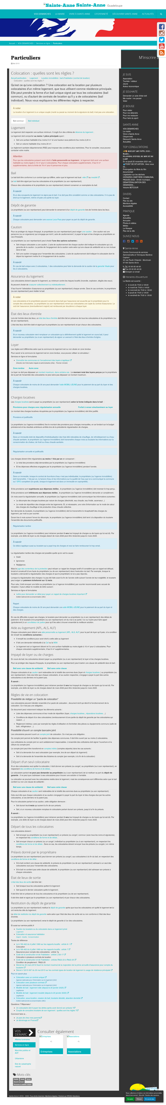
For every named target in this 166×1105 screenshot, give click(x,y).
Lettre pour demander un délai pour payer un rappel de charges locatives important (50, 594)
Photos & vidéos (129, 223)
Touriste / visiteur (130, 81)
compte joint (45, 734)
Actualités (148, 13)
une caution (87, 231)
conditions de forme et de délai (23, 859)
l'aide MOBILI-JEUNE (68, 384)
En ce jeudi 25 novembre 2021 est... (138, 161)
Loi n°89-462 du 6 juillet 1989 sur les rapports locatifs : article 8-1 (43, 944)
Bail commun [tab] (18, 120)
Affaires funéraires (22, 1039)
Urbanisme (19, 1058)
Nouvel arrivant (19, 1082)
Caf (47, 642)
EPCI (19, 481)
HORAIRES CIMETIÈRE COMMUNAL (138, 177)
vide (84, 177)
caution (35, 672)
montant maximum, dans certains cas (54, 372)
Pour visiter (127, 110)
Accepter (130, 1099)
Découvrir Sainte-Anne (125, 13)
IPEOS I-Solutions (73, 1096)
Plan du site (128, 200)
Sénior (29, 1079)
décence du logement (84, 132)
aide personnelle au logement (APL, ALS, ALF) (61, 632)
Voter (125, 101)
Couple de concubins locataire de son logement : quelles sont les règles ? (46, 1010)
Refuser (139, 1099)
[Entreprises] (51, 1042)
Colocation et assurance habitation (30, 934)
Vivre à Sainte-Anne (79, 13)
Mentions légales (130, 203)
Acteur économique (131, 86)
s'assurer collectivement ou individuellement (47, 284)
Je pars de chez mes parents (28, 1017)
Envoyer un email (132, 271)
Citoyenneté (101, 13)
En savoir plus (149, 1099)
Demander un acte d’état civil (135, 95)
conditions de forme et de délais (44, 837)
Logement (34, 78)
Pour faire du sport (130, 118)
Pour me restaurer (130, 115)
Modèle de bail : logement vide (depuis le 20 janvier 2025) (40, 987)
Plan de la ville (129, 231)
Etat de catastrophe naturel (23, 1065)
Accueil (12, 43)
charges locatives (22, 401)
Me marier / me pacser (132, 98)
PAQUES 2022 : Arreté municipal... (137, 179)
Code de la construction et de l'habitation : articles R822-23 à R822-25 (45, 959)
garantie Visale (104, 266)
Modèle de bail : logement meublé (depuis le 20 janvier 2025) (41, 993)
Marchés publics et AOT (22, 1051)
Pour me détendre (130, 113)
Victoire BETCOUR (130, 187)
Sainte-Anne (90, 5)
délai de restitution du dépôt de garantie (30, 914)
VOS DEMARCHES (42, 13)
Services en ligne (43, 43)
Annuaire (126, 220)
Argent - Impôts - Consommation (27, 937)
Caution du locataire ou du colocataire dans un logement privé (41, 929)
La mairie (60, 13)
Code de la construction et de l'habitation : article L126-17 (40, 954)
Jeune (23, 1079)
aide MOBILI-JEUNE (71, 607)
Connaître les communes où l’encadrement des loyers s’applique (43, 360)
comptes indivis (50, 748)
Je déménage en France (26, 1020)
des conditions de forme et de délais (35, 768)
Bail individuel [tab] (33, 120)
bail (15, 181)
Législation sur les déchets (134, 174)
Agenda (126, 215)
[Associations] (79, 1042)
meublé (94, 177)
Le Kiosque (127, 228)
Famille (16, 1079)
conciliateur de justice (36, 622)
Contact (126, 198)
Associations (74, 1051)
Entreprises (46, 1051)
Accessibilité (128, 206)
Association (127, 78)
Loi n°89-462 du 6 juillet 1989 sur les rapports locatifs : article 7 (42, 949)
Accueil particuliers (18, 78)
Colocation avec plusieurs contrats (30, 982)
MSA (55, 642)
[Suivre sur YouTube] (162, 47)
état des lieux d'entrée (48, 318)
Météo (125, 225)
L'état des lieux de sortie (21, 882)
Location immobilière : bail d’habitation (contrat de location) (65, 78)
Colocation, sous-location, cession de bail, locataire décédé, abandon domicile (48, 998)
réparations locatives (94, 713)
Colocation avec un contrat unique (30, 977)
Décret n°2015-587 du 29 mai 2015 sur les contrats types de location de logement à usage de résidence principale (63, 970)
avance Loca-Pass (53, 219)
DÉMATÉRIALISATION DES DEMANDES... (134, 183)
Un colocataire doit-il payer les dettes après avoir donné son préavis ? (45, 1007)
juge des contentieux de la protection (32, 568)
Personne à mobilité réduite (23, 1084)
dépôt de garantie (77, 209)
